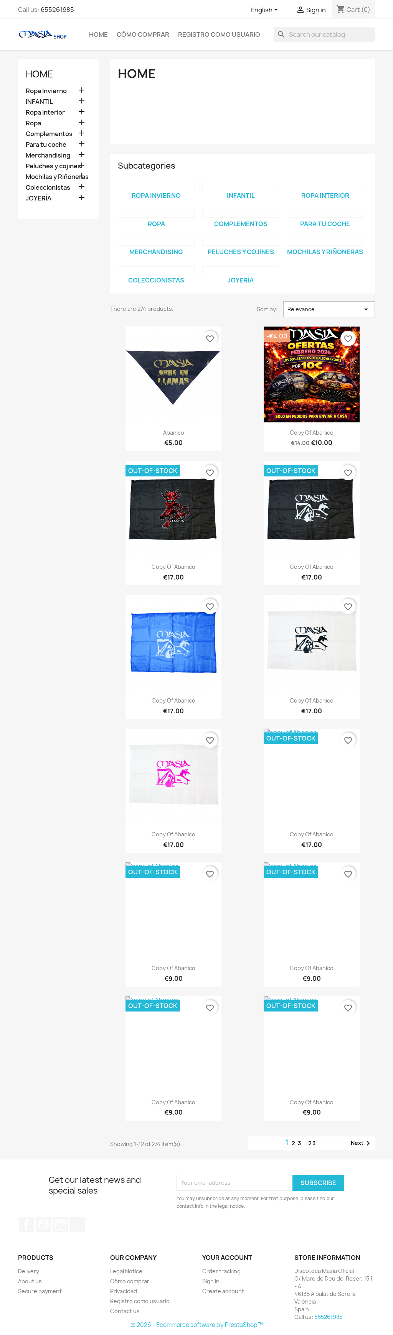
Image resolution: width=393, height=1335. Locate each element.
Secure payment (40, 1291)
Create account (223, 1291)
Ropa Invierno (46, 91)
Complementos (49, 134)
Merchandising (48, 155)
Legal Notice (126, 1271)
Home (98, 34)
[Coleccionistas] (156, 270)
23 (312, 1143)
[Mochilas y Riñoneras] (325, 242)
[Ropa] (156, 214)
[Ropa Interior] (325, 185)
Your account (227, 1257)
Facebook (26, 1224)
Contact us (125, 1311)
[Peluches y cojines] (240, 242)
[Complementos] (240, 214)
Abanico (173, 432)
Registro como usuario (219, 34)
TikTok (77, 1224)
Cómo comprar (143, 34)
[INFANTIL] (240, 185)
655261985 (57, 9)
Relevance (329, 309)
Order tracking (221, 1271)
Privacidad (123, 1291)
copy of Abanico (312, 432)
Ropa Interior (45, 112)
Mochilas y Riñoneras (57, 177)
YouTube (43, 1224)
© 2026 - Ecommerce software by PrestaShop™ (196, 1325)
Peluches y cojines (53, 166)
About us (30, 1281)
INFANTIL (39, 102)
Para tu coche (46, 145)
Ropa (33, 123)
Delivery (28, 1271)
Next (362, 1143)
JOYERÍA (38, 198)
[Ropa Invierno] (156, 185)
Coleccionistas (48, 188)
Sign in (211, 1281)
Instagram (60, 1224)
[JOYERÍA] (240, 270)
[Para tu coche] (325, 214)
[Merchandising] (156, 242)
